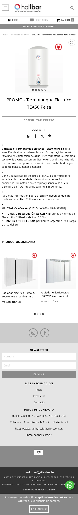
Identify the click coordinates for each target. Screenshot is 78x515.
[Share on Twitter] (42, 136)
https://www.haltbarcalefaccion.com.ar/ (39, 428)
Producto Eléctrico (20, 34)
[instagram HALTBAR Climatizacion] (33, 332)
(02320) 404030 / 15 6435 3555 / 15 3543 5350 (39, 416)
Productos (39, 396)
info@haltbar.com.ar (39, 435)
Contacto (39, 402)
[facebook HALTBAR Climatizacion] (44, 332)
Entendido (39, 508)
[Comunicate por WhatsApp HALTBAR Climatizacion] (69, 485)
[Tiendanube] (39, 473)
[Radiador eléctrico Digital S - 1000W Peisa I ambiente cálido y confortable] (20, 270)
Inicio (5, 34)
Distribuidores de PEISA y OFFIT (39, 26)
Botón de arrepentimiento (39, 489)
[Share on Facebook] (35, 136)
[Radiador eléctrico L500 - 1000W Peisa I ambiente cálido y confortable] (58, 270)
